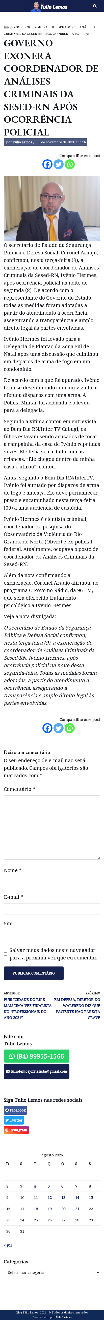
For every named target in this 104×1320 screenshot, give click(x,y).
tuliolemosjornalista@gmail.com (38, 1071)
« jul (8, 1244)
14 (77, 1197)
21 (77, 1208)
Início (8, 27)
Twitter (16, 1120)
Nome (12, 870)
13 (63, 1197)
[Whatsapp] (70, 164)
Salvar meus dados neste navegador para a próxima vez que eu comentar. (53, 954)
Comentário (19, 789)
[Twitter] (59, 164)
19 (50, 1208)
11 (36, 1197)
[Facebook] (47, 164)
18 (36, 1208)
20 (63, 1208)
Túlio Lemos (22, 142)
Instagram (17, 1130)
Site (8, 923)
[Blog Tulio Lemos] (34, 6)
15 (91, 1197)
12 (50, 1197)
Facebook (17, 1110)
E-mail (13, 896)
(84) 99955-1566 (39, 1056)
